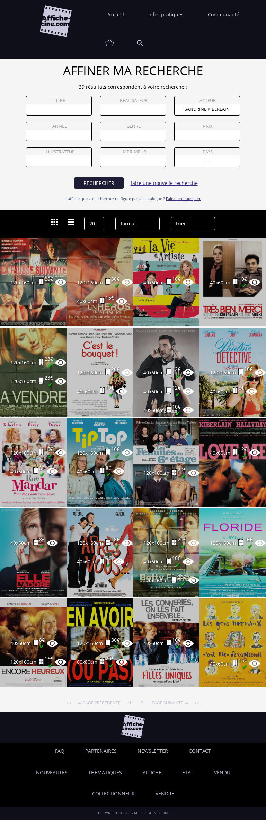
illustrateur (59, 152)
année (59, 126)
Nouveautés (52, 772)
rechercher (98, 183)
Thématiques (105, 772)
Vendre (165, 793)
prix (208, 126)
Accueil (115, 14)
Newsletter (153, 751)
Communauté (223, 14)
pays (208, 152)
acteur (208, 101)
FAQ (59, 751)
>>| (198, 702)
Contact (200, 751)
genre (133, 126)
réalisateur (134, 101)
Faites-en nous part (183, 198)
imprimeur (133, 152)
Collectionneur (113, 793)
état (187, 772)
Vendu (222, 772)
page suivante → (170, 702)
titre (59, 101)
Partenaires (101, 751)
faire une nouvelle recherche (164, 183)
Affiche (152, 772)
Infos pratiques (166, 14)
